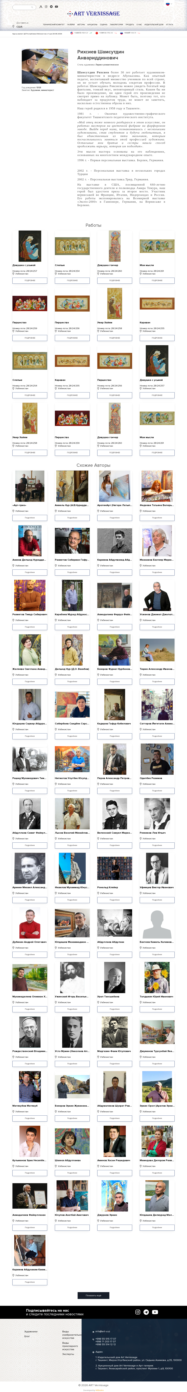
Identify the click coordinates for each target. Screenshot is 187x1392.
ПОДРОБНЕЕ (30, 280)
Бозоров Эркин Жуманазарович (72, 1106)
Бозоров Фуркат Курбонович (114, 669)
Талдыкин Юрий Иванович (156, 996)
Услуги (169, 25)
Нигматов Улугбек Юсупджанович (72, 778)
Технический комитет (54, 25)
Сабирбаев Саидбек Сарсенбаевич (72, 723)
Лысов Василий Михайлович (72, 833)
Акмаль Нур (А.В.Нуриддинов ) (72, 505)
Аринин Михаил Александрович (29, 887)
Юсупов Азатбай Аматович (72, 1215)
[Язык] (168, 4)
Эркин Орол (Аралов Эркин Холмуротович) (157, 1106)
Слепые (60, 265)
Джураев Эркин (107, 1215)
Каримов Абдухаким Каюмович (29, 1269)
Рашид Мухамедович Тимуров (29, 778)
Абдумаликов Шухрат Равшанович (114, 1106)
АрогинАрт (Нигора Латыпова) (114, 505)
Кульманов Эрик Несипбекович (29, 1160)
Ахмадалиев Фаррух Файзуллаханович (114, 614)
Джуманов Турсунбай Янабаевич (157, 1051)
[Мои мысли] (157, 246)
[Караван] (157, 303)
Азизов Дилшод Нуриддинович (29, 560)
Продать (130, 25)
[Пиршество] (29, 303)
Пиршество (19, 322)
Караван (145, 322)
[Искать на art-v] (32, 7)
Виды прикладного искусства (70, 1346)
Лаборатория (116, 25)
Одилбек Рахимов (151, 778)
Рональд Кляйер (107, 887)
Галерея (71, 25)
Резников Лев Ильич (153, 833)
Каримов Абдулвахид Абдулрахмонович (114, 560)
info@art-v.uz (103, 1331)
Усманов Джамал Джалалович (157, 614)
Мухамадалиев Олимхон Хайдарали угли (29, 996)
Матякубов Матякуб (25, 1106)
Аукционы (92, 25)
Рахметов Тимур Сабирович (29, 614)
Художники (31, 1331)
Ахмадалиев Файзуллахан (29, 1215)
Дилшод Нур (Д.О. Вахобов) (72, 669)
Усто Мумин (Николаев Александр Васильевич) (72, 1051)
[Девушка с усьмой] (29, 246)
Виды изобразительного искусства (73, 1335)
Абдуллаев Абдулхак (110, 942)
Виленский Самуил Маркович (114, 833)
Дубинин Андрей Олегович (29, 942)
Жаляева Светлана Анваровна (29, 669)
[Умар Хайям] (114, 303)
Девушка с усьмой (23, 265)
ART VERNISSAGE (97, 13)
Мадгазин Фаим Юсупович (114, 1051)
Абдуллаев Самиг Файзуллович (29, 833)
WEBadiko (100, 1390)
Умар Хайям (104, 322)
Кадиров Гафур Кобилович (114, 723)
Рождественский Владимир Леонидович (29, 1051)
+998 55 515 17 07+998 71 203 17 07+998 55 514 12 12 (106, 1342)
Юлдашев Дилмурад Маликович (157, 1215)
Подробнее (30, 518)
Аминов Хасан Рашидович (113, 1160)
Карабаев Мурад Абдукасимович (72, 614)
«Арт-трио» (19, 505)
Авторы (81, 25)
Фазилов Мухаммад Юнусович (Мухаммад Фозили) (72, 887)
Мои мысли (147, 265)
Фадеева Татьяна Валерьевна (157, 505)
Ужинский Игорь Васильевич (72, 996)
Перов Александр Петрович (114, 778)
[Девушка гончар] (114, 246)
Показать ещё (93, 1295)
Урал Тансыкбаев (108, 996)
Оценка (103, 25)
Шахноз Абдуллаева (68, 1160)
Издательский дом (154, 25)
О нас (139, 25)
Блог (27, 1336)
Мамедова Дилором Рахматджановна (157, 1160)
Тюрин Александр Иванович (157, 669)
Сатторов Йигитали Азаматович (157, 723)
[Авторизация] (41, 6)
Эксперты (68, 1354)
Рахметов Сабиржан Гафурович (72, 560)
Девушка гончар (107, 265)
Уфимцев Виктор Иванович (157, 887)
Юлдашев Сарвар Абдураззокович (29, 723)
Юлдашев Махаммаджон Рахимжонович (72, 942)
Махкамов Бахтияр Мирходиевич (157, 560)
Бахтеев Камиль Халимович (157, 942)
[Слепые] (72, 246)
